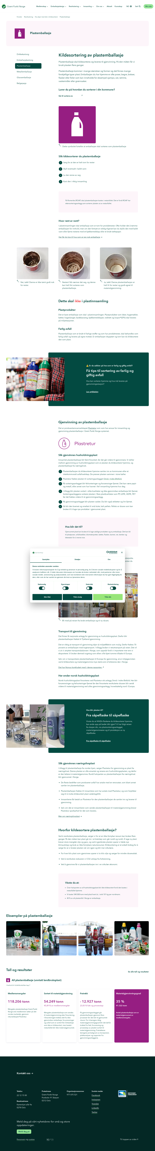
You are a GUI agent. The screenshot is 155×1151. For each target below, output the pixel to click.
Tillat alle (108, 597)
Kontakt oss (23, 1073)
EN (52, 1139)
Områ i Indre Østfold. (113, 479)
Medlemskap (41, 6)
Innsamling (87, 6)
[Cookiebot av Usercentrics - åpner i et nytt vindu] (108, 552)
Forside (19, 17)
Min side (148, 6)
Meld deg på (24, 1131)
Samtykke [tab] (46, 559)
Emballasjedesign (57, 6)
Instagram (96, 1099)
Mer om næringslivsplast (69, 816)
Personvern (21, 1139)
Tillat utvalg (77, 597)
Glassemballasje (24, 77)
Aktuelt (109, 6)
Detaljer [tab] (77, 559)
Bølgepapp (21, 83)
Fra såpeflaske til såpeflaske (98, 741)
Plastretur (92, 428)
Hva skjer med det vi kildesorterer (46, 17)
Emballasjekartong (25, 60)
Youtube (95, 1103)
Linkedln (95, 1108)
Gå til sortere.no (66, 96)
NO (48, 1139)
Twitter (94, 1112)
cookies (32, 1139)
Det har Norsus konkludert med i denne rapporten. (80, 667)
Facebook (96, 1095)
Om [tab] (109, 559)
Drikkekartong (23, 54)
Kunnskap (118, 6)
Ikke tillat (47, 597)
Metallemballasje (24, 71)
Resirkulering (74, 6)
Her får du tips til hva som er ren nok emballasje (79, 237)
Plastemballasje (23, 66)
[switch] (66, 588)
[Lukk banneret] (122, 552)
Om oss (99, 6)
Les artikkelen (92, 392)
